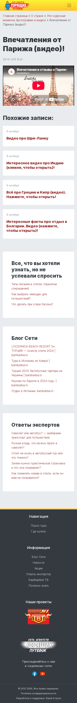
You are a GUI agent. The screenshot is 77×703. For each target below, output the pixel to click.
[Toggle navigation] (69, 5)
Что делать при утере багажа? (32, 304)
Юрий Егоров (53, 698)
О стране (37, 16)
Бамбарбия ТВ (38, 580)
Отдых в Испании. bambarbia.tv (32, 391)
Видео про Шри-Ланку (27, 138)
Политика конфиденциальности (38, 693)
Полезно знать (38, 585)
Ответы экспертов (38, 574)
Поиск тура (38, 525)
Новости (38, 562)
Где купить (38, 531)
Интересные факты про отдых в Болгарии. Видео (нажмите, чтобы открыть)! (36, 226)
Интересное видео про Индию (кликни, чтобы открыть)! (35, 165)
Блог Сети (38, 557)
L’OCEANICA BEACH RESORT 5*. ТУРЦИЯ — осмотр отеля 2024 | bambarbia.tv (33, 351)
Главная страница (15, 16)
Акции (39, 568)
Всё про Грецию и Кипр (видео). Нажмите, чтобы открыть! (36, 194)
